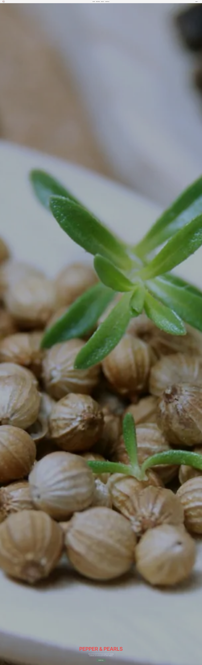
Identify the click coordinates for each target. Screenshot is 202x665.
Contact (107, 1)
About (102, 1)
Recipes (98, 1)
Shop (94, 1)
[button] (4, 2)
